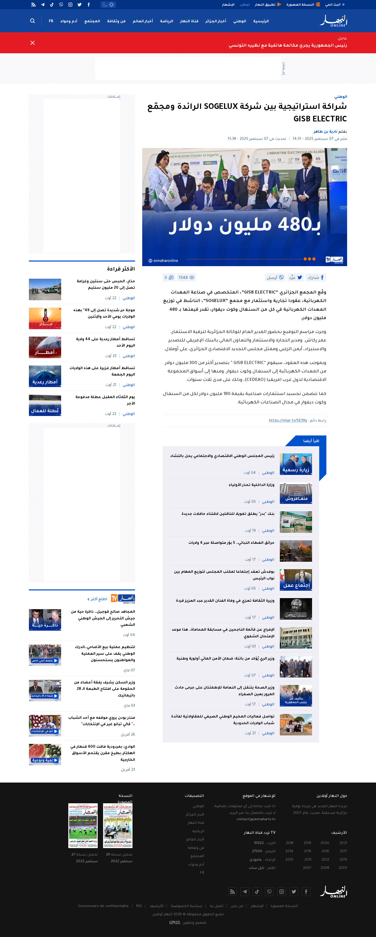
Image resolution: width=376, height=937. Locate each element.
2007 (307, 868)
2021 (343, 843)
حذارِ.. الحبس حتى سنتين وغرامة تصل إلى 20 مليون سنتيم (106, 285)
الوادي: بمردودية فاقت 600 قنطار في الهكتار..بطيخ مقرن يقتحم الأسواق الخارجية (102, 753)
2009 (342, 868)
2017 (343, 851)
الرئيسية (261, 22)
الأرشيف (156, 906)
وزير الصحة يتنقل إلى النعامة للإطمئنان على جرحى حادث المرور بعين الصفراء (224, 691)
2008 (324, 868)
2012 (325, 860)
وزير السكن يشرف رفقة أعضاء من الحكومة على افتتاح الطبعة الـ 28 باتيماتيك (104, 689)
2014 (289, 851)
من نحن (237, 906)
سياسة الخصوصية (186, 906)
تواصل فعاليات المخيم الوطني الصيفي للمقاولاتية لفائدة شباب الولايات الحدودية (222, 720)
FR (51, 22)
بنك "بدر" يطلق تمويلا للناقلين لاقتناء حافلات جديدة (228, 514)
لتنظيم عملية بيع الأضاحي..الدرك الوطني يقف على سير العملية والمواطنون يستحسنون (105, 654)
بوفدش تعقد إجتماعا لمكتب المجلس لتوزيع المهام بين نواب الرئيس (224, 575)
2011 (307, 860)
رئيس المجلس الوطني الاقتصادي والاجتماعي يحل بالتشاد (222, 456)
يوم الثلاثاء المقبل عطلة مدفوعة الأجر (105, 400)
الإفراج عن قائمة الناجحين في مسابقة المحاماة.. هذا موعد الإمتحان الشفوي (223, 633)
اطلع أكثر (99, 599)
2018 (289, 843)
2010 (289, 860)
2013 (343, 860)
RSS (139, 906)
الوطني (239, 22)
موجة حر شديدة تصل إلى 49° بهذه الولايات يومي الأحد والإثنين (104, 314)
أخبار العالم (143, 22)
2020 (324, 843)
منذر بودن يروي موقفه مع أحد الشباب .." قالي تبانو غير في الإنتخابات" (101, 721)
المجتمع (92, 22)
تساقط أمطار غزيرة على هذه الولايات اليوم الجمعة (102, 372)
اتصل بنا (216, 906)
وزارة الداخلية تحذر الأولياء (251, 485)
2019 (307, 843)
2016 (325, 851)
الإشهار (257, 906)
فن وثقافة (116, 22)
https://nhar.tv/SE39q (288, 421)
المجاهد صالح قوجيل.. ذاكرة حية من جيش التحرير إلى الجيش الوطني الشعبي (103, 618)
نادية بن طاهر (325, 132)
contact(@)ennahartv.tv (256, 819)
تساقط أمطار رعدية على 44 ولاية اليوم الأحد (105, 343)
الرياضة (166, 22)
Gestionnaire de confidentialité (103, 906)
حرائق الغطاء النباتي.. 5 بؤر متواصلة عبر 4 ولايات (231, 543)
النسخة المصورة (284, 906)
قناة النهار (189, 22)
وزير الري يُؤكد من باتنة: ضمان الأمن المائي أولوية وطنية (225, 659)
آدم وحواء (68, 22)
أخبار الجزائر (216, 22)
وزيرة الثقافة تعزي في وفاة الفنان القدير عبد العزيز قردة (225, 601)
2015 (307, 851)
